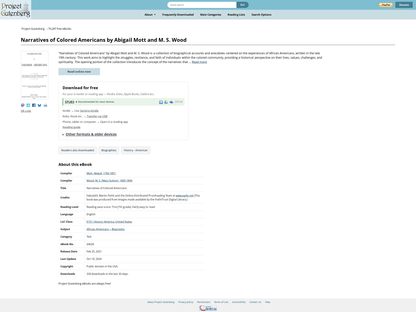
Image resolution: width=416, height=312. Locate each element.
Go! (242, 4)
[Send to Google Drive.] (166, 102)
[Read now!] (34, 99)
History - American (136, 150)
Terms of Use (221, 302)
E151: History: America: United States (109, 221)
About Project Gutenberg (161, 302)
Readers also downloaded (77, 150)
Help (267, 302)
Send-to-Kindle (89, 111)
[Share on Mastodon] (22, 105)
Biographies (108, 150)
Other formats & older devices (91, 134)
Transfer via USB (97, 116)
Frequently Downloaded (178, 14)
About (150, 14)
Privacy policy (185, 302)
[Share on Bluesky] (39, 105)
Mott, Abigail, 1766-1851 (101, 173)
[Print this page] (45, 105)
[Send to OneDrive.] (171, 102)
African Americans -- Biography (105, 229)
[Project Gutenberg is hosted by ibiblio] (208, 310)
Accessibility (239, 302)
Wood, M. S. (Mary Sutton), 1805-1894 (109, 180)
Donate (404, 5)
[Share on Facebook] (33, 105)
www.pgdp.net (184, 195)
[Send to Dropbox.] (161, 102)
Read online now (79, 71)
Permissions (203, 302)
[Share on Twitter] (28, 105)
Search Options (262, 14)
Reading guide (72, 127)
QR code (26, 111)
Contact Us (255, 302)
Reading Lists (236, 14)
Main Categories (210, 14)
